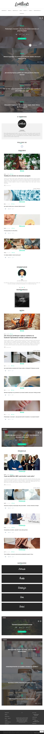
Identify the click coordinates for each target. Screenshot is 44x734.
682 (10, 556)
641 (10, 233)
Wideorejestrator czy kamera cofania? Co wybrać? (22, 666)
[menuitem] (5, 11)
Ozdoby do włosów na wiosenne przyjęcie (17, 176)
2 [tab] (21, 287)
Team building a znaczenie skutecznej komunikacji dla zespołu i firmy (18, 554)
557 (21, 627)
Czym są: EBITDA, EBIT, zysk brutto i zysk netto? (19, 476)
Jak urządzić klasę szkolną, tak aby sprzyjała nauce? (22, 280)
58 (21, 34)
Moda (22, 26)
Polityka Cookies (36, 732)
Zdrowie (22, 202)
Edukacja (22, 471)
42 (10, 419)
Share (28, 34)
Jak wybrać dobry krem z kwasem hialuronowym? (14, 206)
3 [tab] (22, 287)
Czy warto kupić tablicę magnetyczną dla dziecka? (22, 436)
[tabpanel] (22, 277)
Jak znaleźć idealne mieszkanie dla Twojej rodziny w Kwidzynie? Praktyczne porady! (21, 368)
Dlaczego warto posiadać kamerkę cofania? (22, 682)
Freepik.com (20, 718)
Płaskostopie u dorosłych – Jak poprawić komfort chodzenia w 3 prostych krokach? (21, 416)
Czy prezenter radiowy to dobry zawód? (22, 699)
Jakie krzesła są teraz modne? (22, 624)
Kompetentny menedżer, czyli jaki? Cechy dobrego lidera (16, 529)
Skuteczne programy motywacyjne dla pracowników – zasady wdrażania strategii (21, 505)
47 (10, 394)
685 (10, 208)
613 (10, 508)
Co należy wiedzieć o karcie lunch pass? (12, 254)
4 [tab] (24, 287)
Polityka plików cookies (22, 722)
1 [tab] (19, 287)
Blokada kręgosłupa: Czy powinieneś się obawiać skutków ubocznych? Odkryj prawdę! (22, 392)
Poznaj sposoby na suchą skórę (10, 230)
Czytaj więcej (22, 38)
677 (10, 532)
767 (10, 257)
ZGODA (42, 731)
